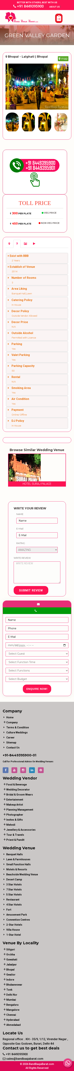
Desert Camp (14, 879)
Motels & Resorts (16, 869)
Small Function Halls (18, 864)
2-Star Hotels (14, 924)
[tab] (9, 244)
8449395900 (20, 755)
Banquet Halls (14, 854)
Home (9, 717)
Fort (8, 909)
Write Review (22, 557)
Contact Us (13, 747)
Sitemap (11, 742)
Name (19, 514)
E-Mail (19, 528)
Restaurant (12, 899)
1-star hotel (13, 934)
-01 (33, 755)
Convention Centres (18, 919)
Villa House (13, 929)
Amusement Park (16, 914)
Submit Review (31, 590)
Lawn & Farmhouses (18, 859)
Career (10, 737)
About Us (54, 7)
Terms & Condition (17, 727)
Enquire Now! (37, 688)
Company (12, 722)
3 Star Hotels (14, 884)
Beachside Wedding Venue (22, 874)
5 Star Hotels (14, 894)
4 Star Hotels (14, 904)
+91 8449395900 (30, 6)
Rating (20, 543)
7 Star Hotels (14, 889)
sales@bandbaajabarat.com (24, 1058)
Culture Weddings (17, 732)
